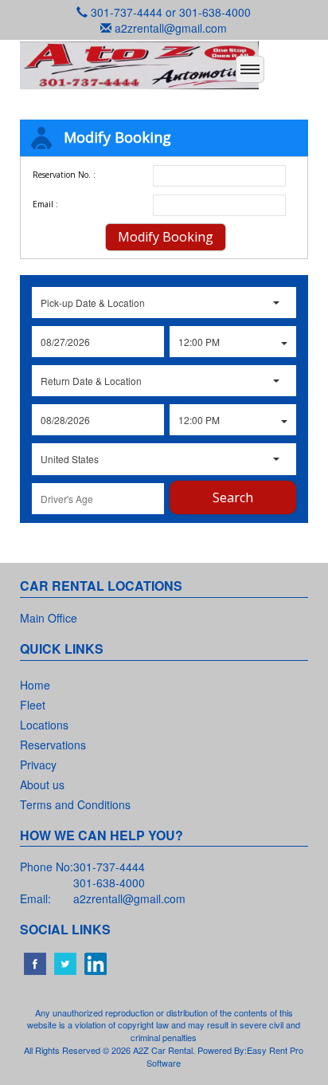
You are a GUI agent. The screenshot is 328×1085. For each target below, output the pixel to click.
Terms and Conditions (75, 804)
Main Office (48, 618)
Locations (44, 725)
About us (42, 784)
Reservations (53, 745)
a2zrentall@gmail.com (171, 28)
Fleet (32, 705)
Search (233, 497)
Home (35, 685)
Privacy (38, 764)
